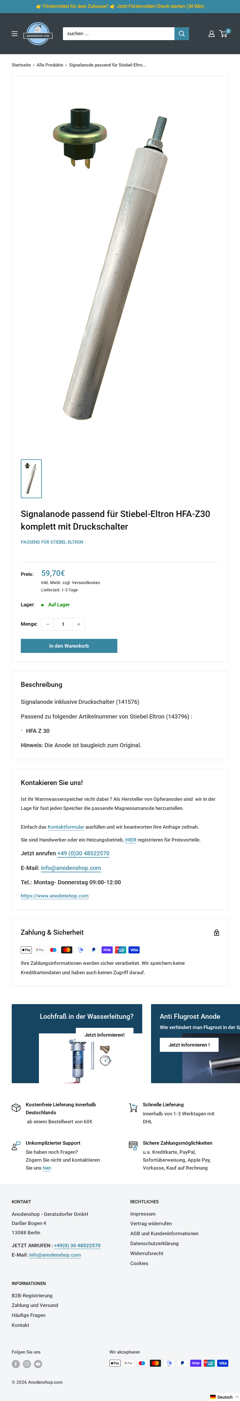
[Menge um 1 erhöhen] (79, 624)
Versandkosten (86, 582)
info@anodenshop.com (71, 867)
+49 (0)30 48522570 (83, 853)
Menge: (29, 624)
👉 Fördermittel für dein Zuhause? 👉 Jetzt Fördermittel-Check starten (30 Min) (120, 6)
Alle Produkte (50, 65)
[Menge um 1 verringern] (48, 624)
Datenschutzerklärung (154, 1243)
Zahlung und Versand (35, 1305)
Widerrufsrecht (146, 1253)
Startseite (21, 65)
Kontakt (20, 1325)
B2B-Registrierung (32, 1295)
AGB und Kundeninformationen (164, 1233)
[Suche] (181, 33)
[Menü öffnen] (15, 33)
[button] (225, 1397)
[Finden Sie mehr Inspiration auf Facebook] (16, 1364)
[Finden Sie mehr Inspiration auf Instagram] (27, 1364)
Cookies (139, 1263)
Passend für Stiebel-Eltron (52, 542)
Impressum (143, 1214)
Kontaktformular (66, 827)
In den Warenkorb (69, 646)
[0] (223, 33)
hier (47, 1168)
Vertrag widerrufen (151, 1223)
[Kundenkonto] (212, 33)
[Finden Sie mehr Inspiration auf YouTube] (38, 1364)
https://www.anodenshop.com (55, 896)
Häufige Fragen (28, 1315)
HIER (130, 840)
